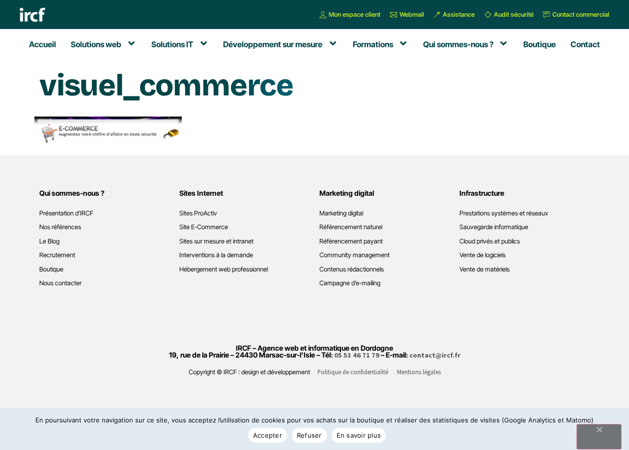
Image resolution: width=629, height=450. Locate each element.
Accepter (267, 435)
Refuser (309, 435)
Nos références (60, 227)
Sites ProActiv (198, 213)
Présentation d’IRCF (66, 213)
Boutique (51, 269)
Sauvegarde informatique (493, 227)
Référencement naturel (350, 227)
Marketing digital (341, 213)
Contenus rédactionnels (351, 269)
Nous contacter (60, 283)
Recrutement (57, 255)
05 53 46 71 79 (356, 355)
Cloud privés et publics (489, 241)
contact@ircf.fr (434, 355)
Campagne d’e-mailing (349, 283)
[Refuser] (599, 437)
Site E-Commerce (203, 227)
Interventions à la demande (216, 255)
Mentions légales (419, 372)
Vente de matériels (484, 269)
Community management (354, 255)
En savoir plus (359, 435)
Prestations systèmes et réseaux (503, 213)
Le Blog (49, 241)
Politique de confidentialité (352, 372)
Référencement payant (351, 241)
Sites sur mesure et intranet (216, 241)
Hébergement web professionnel (223, 269)
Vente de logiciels (482, 255)
